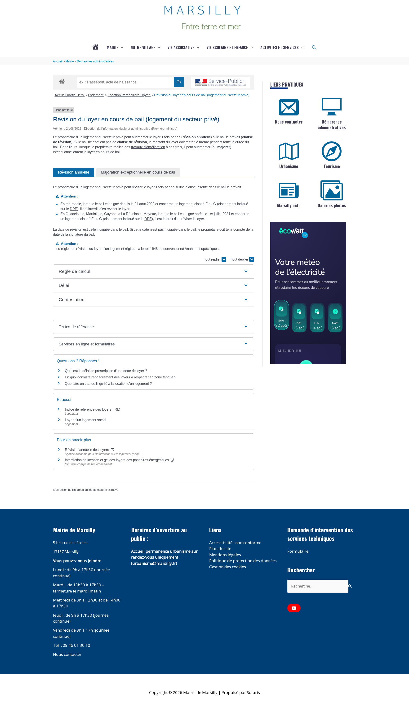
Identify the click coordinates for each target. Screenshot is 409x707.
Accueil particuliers (70, 95)
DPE (73, 209)
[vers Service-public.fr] (220, 82)
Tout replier (213, 259)
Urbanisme (288, 166)
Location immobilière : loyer (129, 95)
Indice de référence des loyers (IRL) (92, 409)
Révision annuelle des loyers (87, 450)
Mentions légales (225, 554)
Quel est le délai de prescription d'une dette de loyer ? (106, 371)
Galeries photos (332, 205)
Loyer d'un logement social (85, 420)
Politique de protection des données (243, 560)
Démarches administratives (332, 124)
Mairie (112, 47)
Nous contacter (288, 122)
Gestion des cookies (227, 566)
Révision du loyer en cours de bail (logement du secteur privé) (201, 95)
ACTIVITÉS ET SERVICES (279, 47)
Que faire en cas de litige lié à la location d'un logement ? (108, 383)
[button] (314, 48)
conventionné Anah (178, 249)
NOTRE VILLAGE (143, 47)
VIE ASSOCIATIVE (181, 47)
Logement (96, 95)
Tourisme (332, 166)
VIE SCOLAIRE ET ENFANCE (227, 47)
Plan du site (220, 548)
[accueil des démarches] (62, 80)
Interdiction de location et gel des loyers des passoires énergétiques (117, 460)
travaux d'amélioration (148, 147)
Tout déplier (240, 259)
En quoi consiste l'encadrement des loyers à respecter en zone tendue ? (120, 377)
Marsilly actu (289, 205)
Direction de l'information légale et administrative (87, 489)
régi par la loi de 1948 (141, 249)
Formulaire (297, 551)
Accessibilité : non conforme (235, 542)
